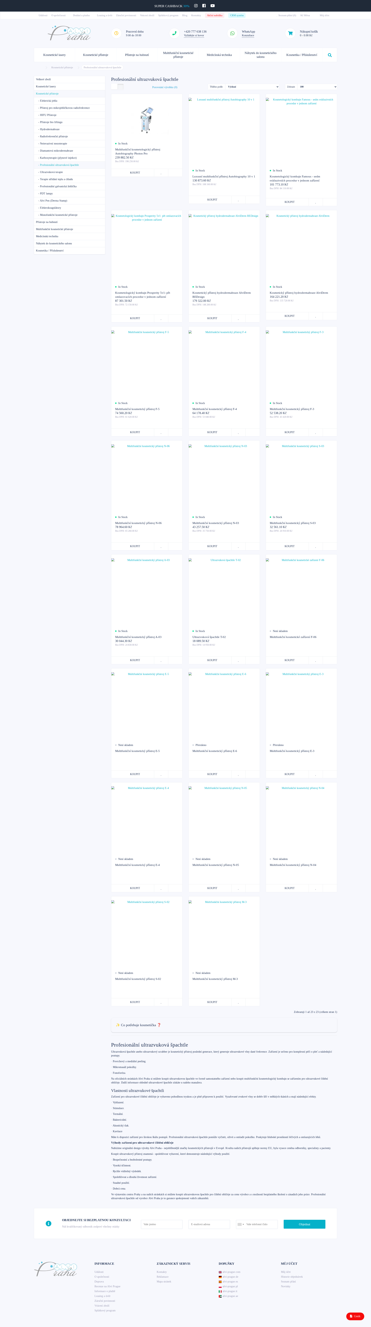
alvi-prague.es (230, 1281)
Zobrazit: (291, 86)
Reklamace (162, 1276)
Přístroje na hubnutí (137, 55)
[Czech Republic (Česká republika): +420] (240, 1224)
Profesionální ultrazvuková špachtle (102, 67)
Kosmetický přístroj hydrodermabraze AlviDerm (299, 292)
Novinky (285, 1286)
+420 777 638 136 (195, 31)
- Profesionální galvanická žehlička (56, 186)
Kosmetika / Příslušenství (301, 55)
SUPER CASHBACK (171, 6)
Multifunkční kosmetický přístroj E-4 (137, 864)
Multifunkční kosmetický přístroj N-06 (138, 523)
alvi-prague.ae (230, 1296)
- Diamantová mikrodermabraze (54, 150)
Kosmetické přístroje (95, 55)
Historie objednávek (292, 1276)
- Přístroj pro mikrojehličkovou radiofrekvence (63, 107)
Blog (184, 15)
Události (43, 15)
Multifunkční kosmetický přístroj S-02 (138, 978)
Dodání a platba (81, 15)
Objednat (304, 1224)
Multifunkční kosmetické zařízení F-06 (293, 637)
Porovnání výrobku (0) (164, 87)
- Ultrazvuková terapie (49, 172)
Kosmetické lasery (54, 55)
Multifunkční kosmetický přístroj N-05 (215, 864)
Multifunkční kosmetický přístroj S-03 (293, 523)
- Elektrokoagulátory (48, 207)
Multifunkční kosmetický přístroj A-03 (138, 637)
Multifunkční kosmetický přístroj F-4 (214, 409)
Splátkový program (168, 15)
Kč (305, 15)
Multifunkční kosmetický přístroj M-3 (215, 978)
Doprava (99, 1281)
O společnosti (58, 15)
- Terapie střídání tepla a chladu (54, 179)
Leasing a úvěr (104, 15)
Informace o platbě (104, 1291)
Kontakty (196, 15)
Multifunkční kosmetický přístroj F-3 (292, 409)
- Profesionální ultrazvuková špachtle (57, 165)
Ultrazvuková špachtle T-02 (209, 637)
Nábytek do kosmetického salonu (261, 54)
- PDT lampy (44, 193)
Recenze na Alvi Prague (107, 1286)
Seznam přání (288, 1281)
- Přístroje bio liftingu (49, 122)
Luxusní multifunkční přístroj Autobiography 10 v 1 (223, 176)
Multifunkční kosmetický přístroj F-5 (137, 409)
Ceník (356, 1316)
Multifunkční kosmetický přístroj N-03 (215, 523)
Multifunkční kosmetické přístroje (178, 54)
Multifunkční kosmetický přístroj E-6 (214, 751)
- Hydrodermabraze (48, 129)
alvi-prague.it (230, 1291)
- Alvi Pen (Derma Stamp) (51, 200)
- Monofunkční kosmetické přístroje (56, 214)
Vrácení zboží (147, 15)
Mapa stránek (164, 1281)
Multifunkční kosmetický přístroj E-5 (137, 751)
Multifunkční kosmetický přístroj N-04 (293, 864)
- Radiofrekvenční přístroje (52, 136)
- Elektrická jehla (46, 100)
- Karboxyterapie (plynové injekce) (56, 157)
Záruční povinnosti (126, 15)
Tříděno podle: (216, 86)
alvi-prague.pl (230, 1286)
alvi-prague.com (231, 1271)
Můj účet (286, 1271)
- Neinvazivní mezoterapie (51, 143)
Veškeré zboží (43, 79)
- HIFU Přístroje (46, 115)
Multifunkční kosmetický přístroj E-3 (292, 751)
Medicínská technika (219, 55)
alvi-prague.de (230, 1276)
